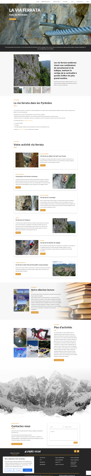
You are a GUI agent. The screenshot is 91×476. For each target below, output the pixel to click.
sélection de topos (21, 129)
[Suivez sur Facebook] (75, 451)
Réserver (43, 165)
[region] (18, 465)
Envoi (75, 442)
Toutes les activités (59, 360)
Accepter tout (27, 470)
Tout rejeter (18, 470)
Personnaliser (9, 470)
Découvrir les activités (16, 444)
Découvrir (13, 19)
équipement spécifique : (28, 120)
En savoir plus (35, 312)
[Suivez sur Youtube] (78, 451)
